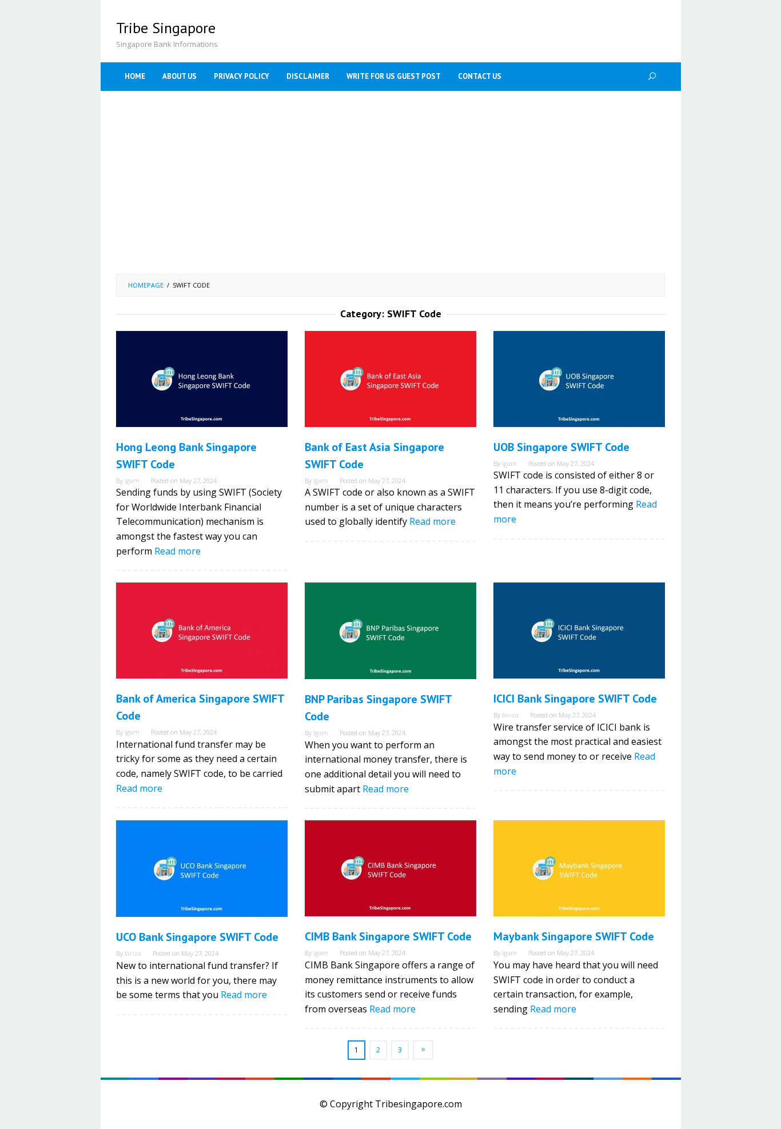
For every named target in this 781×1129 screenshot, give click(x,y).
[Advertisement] (390, 182)
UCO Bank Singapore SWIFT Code (197, 936)
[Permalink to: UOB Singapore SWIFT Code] (579, 379)
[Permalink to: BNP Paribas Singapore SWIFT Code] (390, 631)
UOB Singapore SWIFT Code (561, 447)
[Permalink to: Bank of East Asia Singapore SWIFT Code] (390, 379)
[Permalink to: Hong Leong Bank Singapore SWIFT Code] (202, 379)
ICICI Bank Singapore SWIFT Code (575, 698)
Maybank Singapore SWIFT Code (573, 936)
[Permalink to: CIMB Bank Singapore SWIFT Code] (390, 868)
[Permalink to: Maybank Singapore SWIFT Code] (579, 868)
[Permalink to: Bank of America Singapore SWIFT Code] (202, 631)
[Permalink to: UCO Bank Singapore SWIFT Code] (202, 868)
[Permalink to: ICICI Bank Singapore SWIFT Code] (579, 631)
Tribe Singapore (166, 27)
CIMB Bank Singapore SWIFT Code (388, 936)
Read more (177, 551)
